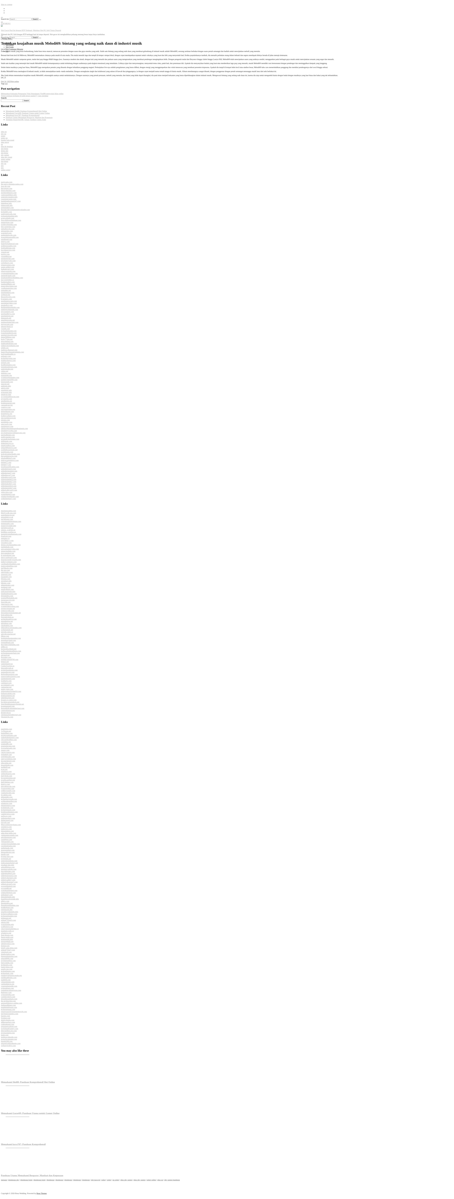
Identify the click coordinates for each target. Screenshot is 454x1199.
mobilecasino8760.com (9, 660)
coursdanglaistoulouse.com (11, 521)
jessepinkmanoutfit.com (10, 237)
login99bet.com (7, 733)
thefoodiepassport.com (9, 674)
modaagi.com (6, 587)
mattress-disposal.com (9, 350)
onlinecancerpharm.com (10, 346)
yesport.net (5, 252)
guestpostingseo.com (8, 193)
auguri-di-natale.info (8, 526)
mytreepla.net (6, 859)
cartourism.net (6, 687)
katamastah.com (7, 382)
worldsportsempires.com (10, 378)
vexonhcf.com (6, 543)
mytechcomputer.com (9, 1039)
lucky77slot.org (7, 339)
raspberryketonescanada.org (11, 975)
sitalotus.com (6, 373)
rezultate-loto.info (7, 865)
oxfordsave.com (7, 263)
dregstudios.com (7, 596)
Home (8, 43)
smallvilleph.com (7, 589)
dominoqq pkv (13, 1180)
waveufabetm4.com (8, 886)
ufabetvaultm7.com (8, 880)
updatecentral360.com (9, 380)
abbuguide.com (6, 797)
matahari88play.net (8, 284)
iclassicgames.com (8, 265)
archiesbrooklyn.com (9, 619)
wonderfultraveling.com (10, 606)
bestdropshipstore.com (9, 812)
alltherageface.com (8, 1022)
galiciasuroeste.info (8, 592)
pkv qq (3, 134)
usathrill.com (6, 980)
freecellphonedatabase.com (11, 220)
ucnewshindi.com (7, 218)
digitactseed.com (7, 820)
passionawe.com (7, 426)
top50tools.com (6, 568)
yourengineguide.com (9, 986)
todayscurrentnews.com (10, 460)
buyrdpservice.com (8, 250)
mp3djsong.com (7, 519)
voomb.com (5, 329)
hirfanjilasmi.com (7, 412)
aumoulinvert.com (7, 672)
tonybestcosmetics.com (9, 1014)
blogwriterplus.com (8, 191)
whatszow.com (6, 803)
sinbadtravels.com (7, 229)
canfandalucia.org (7, 984)
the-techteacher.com (8, 1001)
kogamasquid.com (8, 706)
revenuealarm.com (8, 1033)
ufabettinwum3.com (8, 477)
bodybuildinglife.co (8, 354)
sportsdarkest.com (7, 293)
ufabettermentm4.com (9, 471)
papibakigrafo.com (8, 679)
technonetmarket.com (9, 916)
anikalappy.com (7, 895)
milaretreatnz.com (7, 585)
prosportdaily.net (7, 942)
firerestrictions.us (7, 617)
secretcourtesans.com (9, 735)
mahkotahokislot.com (9, 344)
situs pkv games (126, 1180)
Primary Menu (6, 39)
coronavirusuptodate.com (10, 844)
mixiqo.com (5, 420)
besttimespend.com (8, 403)
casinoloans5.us (7, 664)
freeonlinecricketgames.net (11, 613)
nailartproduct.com (8, 818)
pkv (2, 166)
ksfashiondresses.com (9, 367)
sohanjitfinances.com (9, 448)
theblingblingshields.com (10, 307)
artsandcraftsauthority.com (10, 1043)
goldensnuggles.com (8, 246)
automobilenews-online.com (11, 1003)
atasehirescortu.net (8, 320)
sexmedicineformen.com (10, 439)
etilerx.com (5, 901)
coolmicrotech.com (8, 997)
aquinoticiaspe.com (8, 276)
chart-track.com (7, 604)
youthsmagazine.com (9, 288)
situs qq (4, 132)
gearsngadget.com (7, 850)
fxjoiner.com (5, 1018)
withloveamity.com (8, 791)
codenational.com (7, 1024)
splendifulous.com (8, 867)
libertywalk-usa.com (8, 513)
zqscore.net (5, 384)
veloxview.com (6, 492)
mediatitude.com (7, 547)
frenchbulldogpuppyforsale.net (12, 704)
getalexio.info (6, 395)
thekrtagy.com (6, 992)
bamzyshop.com (7, 967)
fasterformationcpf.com (9, 244)
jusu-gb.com (5, 186)
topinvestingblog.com (9, 566)
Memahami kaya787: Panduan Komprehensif (22, 115)
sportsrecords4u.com (8, 869)
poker (3, 136)
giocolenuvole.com (8, 786)
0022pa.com (5, 579)
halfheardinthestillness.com (11, 651)
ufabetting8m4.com (8, 874)
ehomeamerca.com (8, 806)
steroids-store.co (7, 632)
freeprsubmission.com (9, 956)
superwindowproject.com (10, 677)
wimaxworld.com (7, 611)
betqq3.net (5, 662)
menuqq (4, 1180)
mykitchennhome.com (9, 670)
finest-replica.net (7, 937)
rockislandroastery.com (9, 1029)
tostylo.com (5, 254)
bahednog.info (6, 203)
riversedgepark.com (8, 748)
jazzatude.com (6, 577)
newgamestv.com (7, 312)
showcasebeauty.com (9, 558)
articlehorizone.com (8, 837)
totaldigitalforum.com (9, 1007)
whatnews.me (6, 933)
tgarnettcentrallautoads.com (11, 534)
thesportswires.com (8, 297)
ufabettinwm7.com (8, 475)
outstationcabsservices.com (11, 990)
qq (2, 144)
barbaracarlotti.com (8, 694)
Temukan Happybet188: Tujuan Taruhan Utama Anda (26, 120)
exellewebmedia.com (9, 225)
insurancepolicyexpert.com (11, 560)
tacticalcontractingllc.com (10, 454)
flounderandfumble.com (10, 905)
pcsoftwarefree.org (8, 780)
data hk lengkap (7, 147)
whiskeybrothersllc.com (10, 497)
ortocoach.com (6, 424)
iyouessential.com (7, 789)
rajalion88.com (6, 744)
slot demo (4, 149)
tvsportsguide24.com (8, 333)
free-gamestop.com (8, 227)
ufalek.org (5, 348)
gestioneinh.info (7, 939)
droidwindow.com (8, 954)
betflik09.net (5, 767)
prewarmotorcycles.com (10, 549)
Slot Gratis (10, 47)
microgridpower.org (8, 418)
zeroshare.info (6, 581)
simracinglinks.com (8, 551)
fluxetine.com (6, 657)
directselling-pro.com (9, 1031)
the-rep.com (5, 570)
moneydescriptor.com (9, 286)
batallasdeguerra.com (9, 594)
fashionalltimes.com (8, 1005)
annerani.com (6, 575)
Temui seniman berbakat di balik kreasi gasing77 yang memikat (24, 96)
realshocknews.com (8, 361)
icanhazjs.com (6, 681)
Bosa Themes (42, 1193)
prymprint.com (6, 399)
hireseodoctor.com (8, 852)
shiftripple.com (6, 441)
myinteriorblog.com (8, 961)
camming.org (6, 742)
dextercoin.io (6, 713)
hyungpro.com (6, 299)
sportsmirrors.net (7, 316)
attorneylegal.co (7, 327)
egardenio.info (6, 390)
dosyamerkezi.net (7, 553)
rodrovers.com (6, 829)
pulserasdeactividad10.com (11, 691)
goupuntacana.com (8, 746)
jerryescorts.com (7, 324)
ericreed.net (5, 655)
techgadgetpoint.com (8, 331)
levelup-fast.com (7, 857)
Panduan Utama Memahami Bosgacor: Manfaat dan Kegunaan (29, 118)
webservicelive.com (8, 1046)
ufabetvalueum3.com (9, 878)
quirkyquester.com (8, 437)
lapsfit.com (5, 854)
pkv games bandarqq (172, 1180)
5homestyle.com (7, 717)
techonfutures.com (8, 971)
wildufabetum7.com (8, 499)
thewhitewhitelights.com (10, 645)
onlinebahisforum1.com (10, 738)
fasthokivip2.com (7, 269)
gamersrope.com (7, 222)
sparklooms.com (7, 452)
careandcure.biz (7, 405)
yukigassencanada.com (9, 835)
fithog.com (5, 636)
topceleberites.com (8, 871)
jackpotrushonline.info (9, 216)
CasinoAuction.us (7, 666)
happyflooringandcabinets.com (12, 352)
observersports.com (8, 271)
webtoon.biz (5, 295)
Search (4, 98)
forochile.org (6, 602)
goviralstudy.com (7, 685)
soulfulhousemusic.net (9, 450)
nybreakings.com (7, 988)
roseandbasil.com (7, 643)
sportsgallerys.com (8, 314)
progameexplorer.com (9, 1026)
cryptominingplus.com (9, 273)
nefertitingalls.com (8, 757)
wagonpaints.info (7, 925)
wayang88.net (6, 888)
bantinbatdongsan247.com (11, 201)
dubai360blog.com (8, 337)
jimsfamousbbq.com (8, 511)
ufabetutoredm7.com (8, 488)
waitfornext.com (7, 927)
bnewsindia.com (7, 963)
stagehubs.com (6, 729)
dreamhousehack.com (9, 999)
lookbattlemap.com (8, 248)
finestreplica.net (7, 903)
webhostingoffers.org (9, 801)
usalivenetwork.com (8, 214)
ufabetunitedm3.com (8, 480)
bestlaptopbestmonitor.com (11, 638)
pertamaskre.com (7, 208)
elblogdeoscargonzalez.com (11, 628)
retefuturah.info (6, 910)
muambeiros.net (7, 621)
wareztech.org (6, 233)
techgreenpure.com (8, 810)
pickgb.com (5, 363)
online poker (5, 170)
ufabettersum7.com (8, 473)
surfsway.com (6, 816)
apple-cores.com (7, 689)
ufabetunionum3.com (9, 876)
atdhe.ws (4, 647)
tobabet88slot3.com (8, 458)
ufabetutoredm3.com (8, 486)
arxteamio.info (6, 392)
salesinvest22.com (7, 944)
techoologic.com (7, 973)
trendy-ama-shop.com (9, 948)
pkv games (5, 155)
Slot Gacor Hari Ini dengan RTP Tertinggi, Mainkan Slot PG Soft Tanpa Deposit (31, 30)
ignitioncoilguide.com (9, 1037)
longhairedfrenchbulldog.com (12, 278)
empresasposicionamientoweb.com (14, 1012)
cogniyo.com (6, 407)
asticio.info (5, 388)
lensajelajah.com (7, 765)
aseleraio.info (6, 386)
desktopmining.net (8, 696)
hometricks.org (6, 414)
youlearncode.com (8, 793)
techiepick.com (6, 965)
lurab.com (4, 1035)
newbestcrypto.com (8, 261)
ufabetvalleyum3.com (9, 490)
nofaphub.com (6, 755)
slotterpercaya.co (7, 443)
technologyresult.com (9, 799)
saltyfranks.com (7, 572)
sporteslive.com (7, 305)
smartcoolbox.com (8, 446)
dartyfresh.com (6, 776)
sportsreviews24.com (9, 335)
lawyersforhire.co (7, 280)
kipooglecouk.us (7, 668)
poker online (5, 159)
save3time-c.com (7, 541)
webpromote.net (7, 630)
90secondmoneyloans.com (11, 825)
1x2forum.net (6, 731)
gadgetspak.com (7, 848)
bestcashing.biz (6, 615)
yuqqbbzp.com (6, 840)
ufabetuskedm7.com (8, 484)
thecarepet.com (6, 188)
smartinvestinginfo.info (9, 912)
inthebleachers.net (7, 698)
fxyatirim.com (6, 795)
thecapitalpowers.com (9, 456)
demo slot (4, 151)
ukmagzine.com (7, 231)
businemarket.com (8, 282)
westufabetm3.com (8, 494)
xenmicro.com (6, 772)
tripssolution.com (7, 831)
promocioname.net (8, 609)
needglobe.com (6, 422)
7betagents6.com (7, 842)
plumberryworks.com (9, 431)
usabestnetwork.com (8, 235)
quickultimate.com (8, 435)
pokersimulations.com (9, 861)
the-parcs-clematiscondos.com (12, 184)
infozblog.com (6, 623)
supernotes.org (6, 375)
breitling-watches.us (8, 532)
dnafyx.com (5, 784)
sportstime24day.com (9, 303)
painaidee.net (6, 290)
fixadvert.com (6, 536)
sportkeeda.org (6, 401)
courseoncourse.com (8, 199)
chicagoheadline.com (9, 740)
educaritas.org (6, 763)
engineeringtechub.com (9, 322)
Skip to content (6, 5)
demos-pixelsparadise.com (11, 545)
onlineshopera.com (8, 774)
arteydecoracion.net (8, 634)
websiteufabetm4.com (9, 891)
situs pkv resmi (6, 157)
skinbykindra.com (7, 1020)
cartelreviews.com (7, 814)
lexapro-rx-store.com (8, 700)
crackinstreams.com (8, 846)
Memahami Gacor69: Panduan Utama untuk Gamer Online (28, 113)
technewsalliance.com (9, 914)
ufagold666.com (7, 959)
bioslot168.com (6, 1041)
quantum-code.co (7, 931)
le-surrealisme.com (8, 555)
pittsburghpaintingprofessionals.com (14, 429)
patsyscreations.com (8, 759)
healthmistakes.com (8, 365)
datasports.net (6, 318)
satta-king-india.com (8, 833)
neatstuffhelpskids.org (9, 598)
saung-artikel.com (7, 267)
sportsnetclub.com (7, 259)
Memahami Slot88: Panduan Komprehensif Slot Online (26, 111)
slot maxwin (95, 1180)
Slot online (10, 45)
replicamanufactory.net (9, 863)
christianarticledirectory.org (11, 715)
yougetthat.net (6, 256)
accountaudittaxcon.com (10, 397)
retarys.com (5, 242)
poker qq (4, 138)
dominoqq (50, 1180)
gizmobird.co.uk (7, 517)
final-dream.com (7, 935)
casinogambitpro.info (9, 195)
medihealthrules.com (8, 978)
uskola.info (5, 922)
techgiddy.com (6, 212)
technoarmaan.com (8, 1009)
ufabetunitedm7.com (8, 482)
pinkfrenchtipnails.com (9, 310)
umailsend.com (6, 239)
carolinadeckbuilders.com (10, 564)
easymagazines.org (8, 409)
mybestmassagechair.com (10, 653)
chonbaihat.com (7, 626)
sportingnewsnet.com (9, 301)
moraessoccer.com (8, 600)
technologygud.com (8, 358)
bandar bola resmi (7, 140)
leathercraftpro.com (8, 416)
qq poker (116, 1180)
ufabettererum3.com (8, 469)
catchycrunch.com (8, 752)
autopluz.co (5, 538)
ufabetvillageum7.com (9, 882)
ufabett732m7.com (8, 950)
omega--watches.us (8, 530)
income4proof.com (8, 761)
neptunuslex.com (7, 524)
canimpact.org (6, 683)
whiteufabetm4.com (8, 893)
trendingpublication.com (10, 467)
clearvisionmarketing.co (10, 929)
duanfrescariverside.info (10, 899)
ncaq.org (4, 769)
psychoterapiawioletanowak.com (13, 433)
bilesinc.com (5, 583)
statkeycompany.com (9, 562)
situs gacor (5, 142)
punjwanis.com (6, 182)
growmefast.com (7, 341)
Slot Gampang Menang (14, 49)
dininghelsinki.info (8, 897)
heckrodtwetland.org (8, 649)
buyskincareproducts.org (10, 702)
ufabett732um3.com (8, 920)
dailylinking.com (7, 782)
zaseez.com (5, 750)
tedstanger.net (6, 918)
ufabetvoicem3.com (8, 884)
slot (7, 51)
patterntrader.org (7, 369)
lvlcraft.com (5, 823)
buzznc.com (5, 1016)
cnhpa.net (4, 371)
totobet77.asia (6, 463)
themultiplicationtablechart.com (12, 708)
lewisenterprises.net (8, 778)
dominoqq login (26, 1180)
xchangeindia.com (8, 995)
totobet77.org (6, 465)
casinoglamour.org (8, 711)
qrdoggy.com (6, 356)
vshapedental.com (7, 982)
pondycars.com (6, 969)
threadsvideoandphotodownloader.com (15, 210)
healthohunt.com (7, 908)
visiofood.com (6, 952)
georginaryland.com (8, 640)
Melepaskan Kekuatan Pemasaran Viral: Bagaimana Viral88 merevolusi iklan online (32, 94)
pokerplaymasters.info (9, 197)
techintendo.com (7, 808)
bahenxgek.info (7, 205)
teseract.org (5, 946)
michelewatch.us (7, 528)
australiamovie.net (7, 515)
